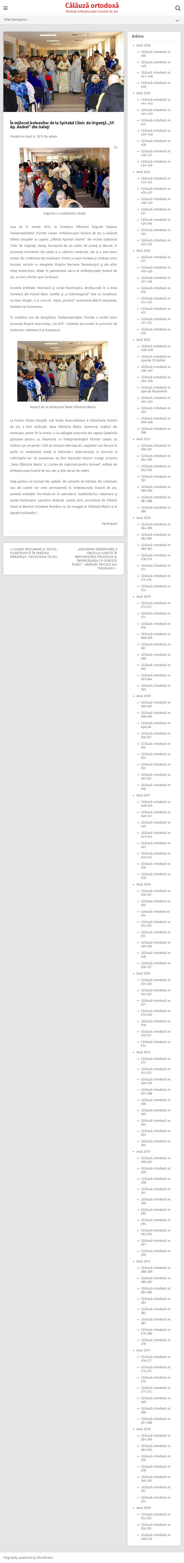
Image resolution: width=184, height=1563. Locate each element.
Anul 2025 (143, 93)
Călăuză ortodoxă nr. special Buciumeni (156, 389)
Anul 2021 (143, 439)
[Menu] (5, 8)
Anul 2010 (143, 1429)
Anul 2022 (143, 340)
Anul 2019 (143, 597)
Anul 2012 (143, 1261)
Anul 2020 (143, 518)
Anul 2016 (143, 884)
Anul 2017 (143, 795)
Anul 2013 (143, 1152)
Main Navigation (15, 19)
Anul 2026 (143, 45)
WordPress (45, 1558)
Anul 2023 (143, 251)
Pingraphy (10, 1558)
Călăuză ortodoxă (92, 6)
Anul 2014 (143, 1052)
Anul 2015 (143, 973)
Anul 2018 (143, 696)
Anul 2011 (143, 1350)
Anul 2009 (143, 1508)
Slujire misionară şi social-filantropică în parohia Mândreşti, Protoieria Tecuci (34, 553)
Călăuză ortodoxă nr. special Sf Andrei (156, 358)
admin (53, 136)
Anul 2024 (143, 172)
